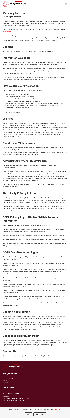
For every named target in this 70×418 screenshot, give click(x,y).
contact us (7, 31)
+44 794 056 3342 (13, 394)
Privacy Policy (57, 409)
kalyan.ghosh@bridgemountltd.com (17, 398)
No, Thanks (39, 414)
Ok (28, 414)
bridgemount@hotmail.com (15, 400)
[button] (66, 3)
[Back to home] (15, 3)
